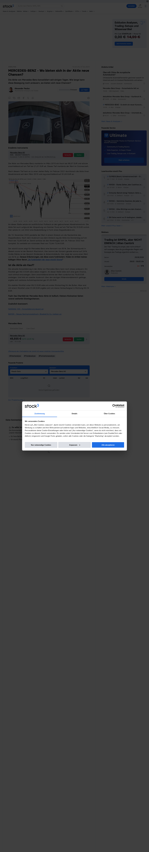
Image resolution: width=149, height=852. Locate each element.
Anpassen (73, 445)
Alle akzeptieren (108, 445)
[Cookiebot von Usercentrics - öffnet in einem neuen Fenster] (114, 406)
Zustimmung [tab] (39, 414)
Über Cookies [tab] (109, 414)
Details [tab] (74, 414)
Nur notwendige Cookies (41, 445)
